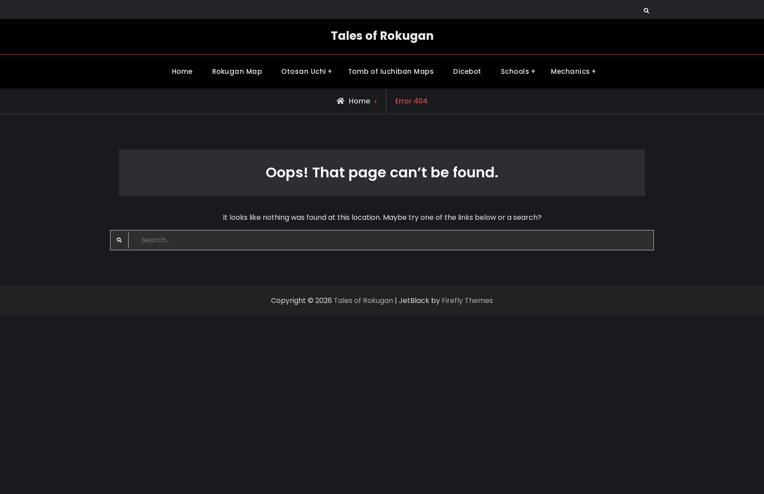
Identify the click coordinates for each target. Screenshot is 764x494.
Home (182, 71)
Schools (515, 71)
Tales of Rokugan (382, 36)
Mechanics (570, 71)
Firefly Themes (467, 300)
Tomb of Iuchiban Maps (391, 71)
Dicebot (467, 71)
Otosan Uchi (303, 71)
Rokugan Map (237, 71)
